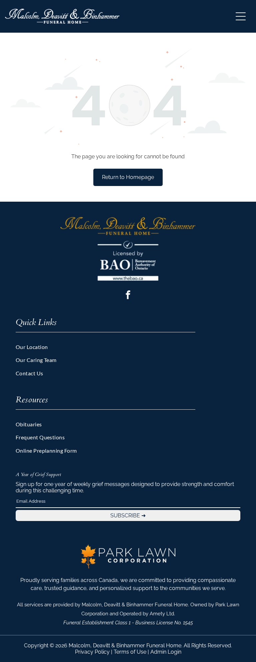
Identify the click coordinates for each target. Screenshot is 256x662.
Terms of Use (130, 652)
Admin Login (165, 652)
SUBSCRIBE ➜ (128, 515)
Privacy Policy (92, 652)
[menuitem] (128, 348)
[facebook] (128, 296)
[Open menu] (241, 16)
